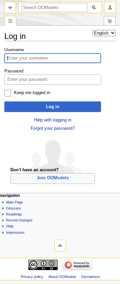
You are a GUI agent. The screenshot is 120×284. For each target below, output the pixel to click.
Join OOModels (53, 178)
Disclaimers (90, 277)
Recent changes (19, 220)
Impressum (15, 232)
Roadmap (14, 214)
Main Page (14, 202)
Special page (10, 21)
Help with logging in (52, 120)
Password (13, 71)
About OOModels (62, 277)
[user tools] (110, 7)
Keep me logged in (32, 92)
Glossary (13, 208)
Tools (109, 21)
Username (14, 50)
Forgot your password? (53, 128)
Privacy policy (32, 277)
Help (9, 226)
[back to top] (60, 245)
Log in (52, 106)
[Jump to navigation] (10, 7)
